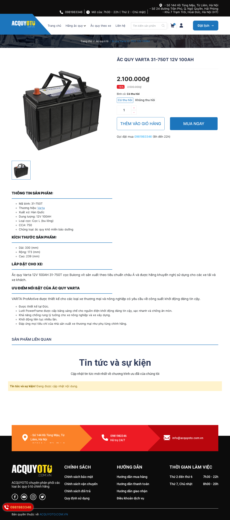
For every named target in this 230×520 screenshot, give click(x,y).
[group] (62, 107)
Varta (41, 208)
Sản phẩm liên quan (31, 339)
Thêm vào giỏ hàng (140, 123)
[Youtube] (24, 497)
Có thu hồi (125, 100)
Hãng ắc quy (74, 25)
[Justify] (163, 25)
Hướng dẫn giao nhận (132, 491)
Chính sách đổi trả (77, 491)
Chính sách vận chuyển (81, 484)
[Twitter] (42, 497)
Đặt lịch (204, 25)
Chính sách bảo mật (78, 477)
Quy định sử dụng (76, 498)
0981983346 (73, 12)
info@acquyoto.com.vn (187, 438)
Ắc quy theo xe (100, 25)
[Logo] (36, 471)
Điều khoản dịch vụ (130, 498)
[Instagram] (33, 497)
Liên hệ (120, 25)
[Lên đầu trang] (220, 503)
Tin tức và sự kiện (115, 362)
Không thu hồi (145, 100)
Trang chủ (54, 25)
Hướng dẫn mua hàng (132, 477)
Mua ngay (193, 123)
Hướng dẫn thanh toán (133, 484)
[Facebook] (15, 497)
